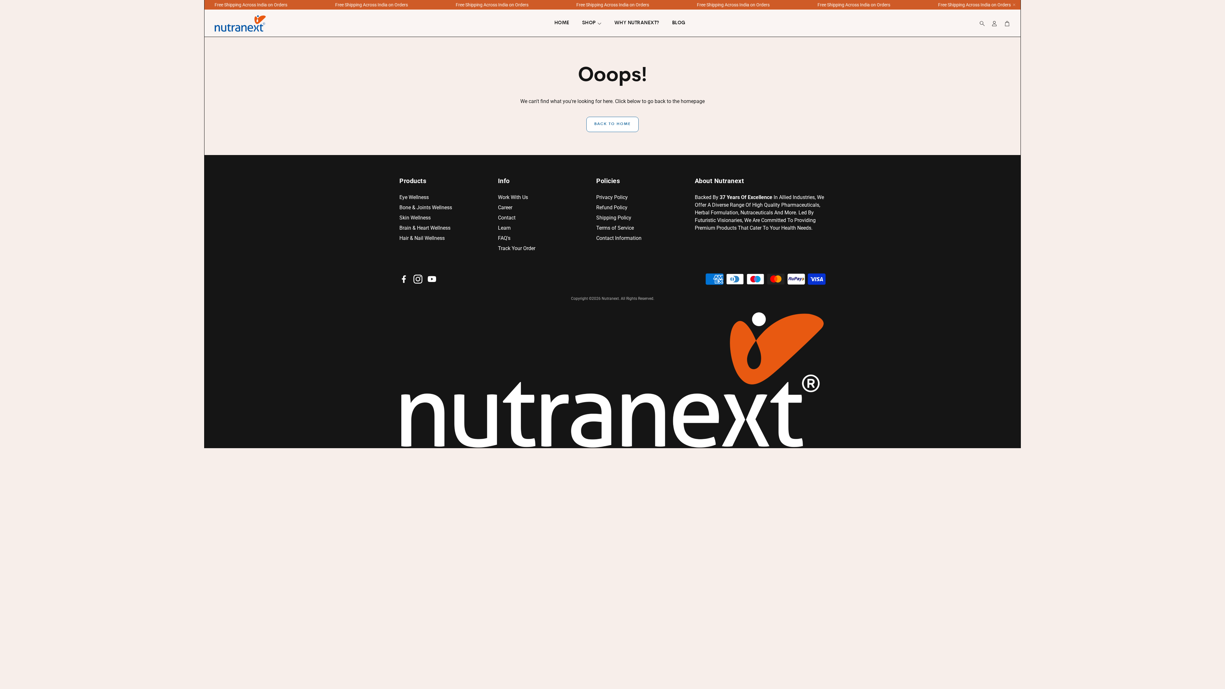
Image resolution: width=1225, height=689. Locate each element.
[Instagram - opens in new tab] (417, 279)
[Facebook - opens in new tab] (403, 279)
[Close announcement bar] (1014, 5)
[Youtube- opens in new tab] (431, 279)
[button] (980, 23)
